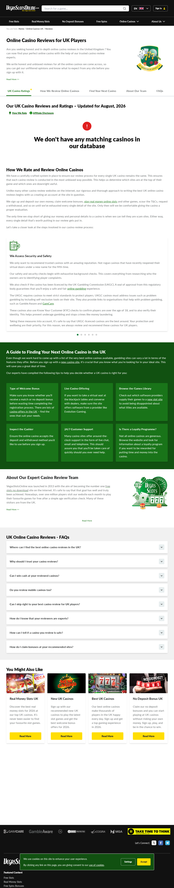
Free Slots (9, 877)
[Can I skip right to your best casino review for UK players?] (161, 604)
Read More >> (12, 79)
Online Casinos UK (34, 28)
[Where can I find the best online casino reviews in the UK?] (161, 547)
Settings (128, 861)
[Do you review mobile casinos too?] (161, 590)
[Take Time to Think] (149, 831)
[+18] (60, 831)
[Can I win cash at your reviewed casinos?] (161, 575)
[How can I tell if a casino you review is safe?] (161, 632)
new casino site (70, 362)
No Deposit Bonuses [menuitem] (73, 21)
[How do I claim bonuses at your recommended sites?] (161, 647)
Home (21, 28)
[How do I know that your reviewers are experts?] (161, 618)
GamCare (48, 303)
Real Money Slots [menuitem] (41, 21)
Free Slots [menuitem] (14, 21)
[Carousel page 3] (85, 335)
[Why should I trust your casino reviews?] (161, 561)
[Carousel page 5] (92, 335)
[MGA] (116, 831)
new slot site (154, 399)
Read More (87, 520)
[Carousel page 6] (96, 335)
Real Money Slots (13, 881)
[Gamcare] (14, 831)
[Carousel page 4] (89, 335)
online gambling (76, 288)
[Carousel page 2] (81, 335)
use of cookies (96, 865)
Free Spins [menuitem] (101, 21)
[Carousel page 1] (78, 335)
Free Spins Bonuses (14, 885)
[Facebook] (160, 843)
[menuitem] (129, 21)
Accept (144, 861)
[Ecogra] (98, 831)
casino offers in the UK (23, 411)
